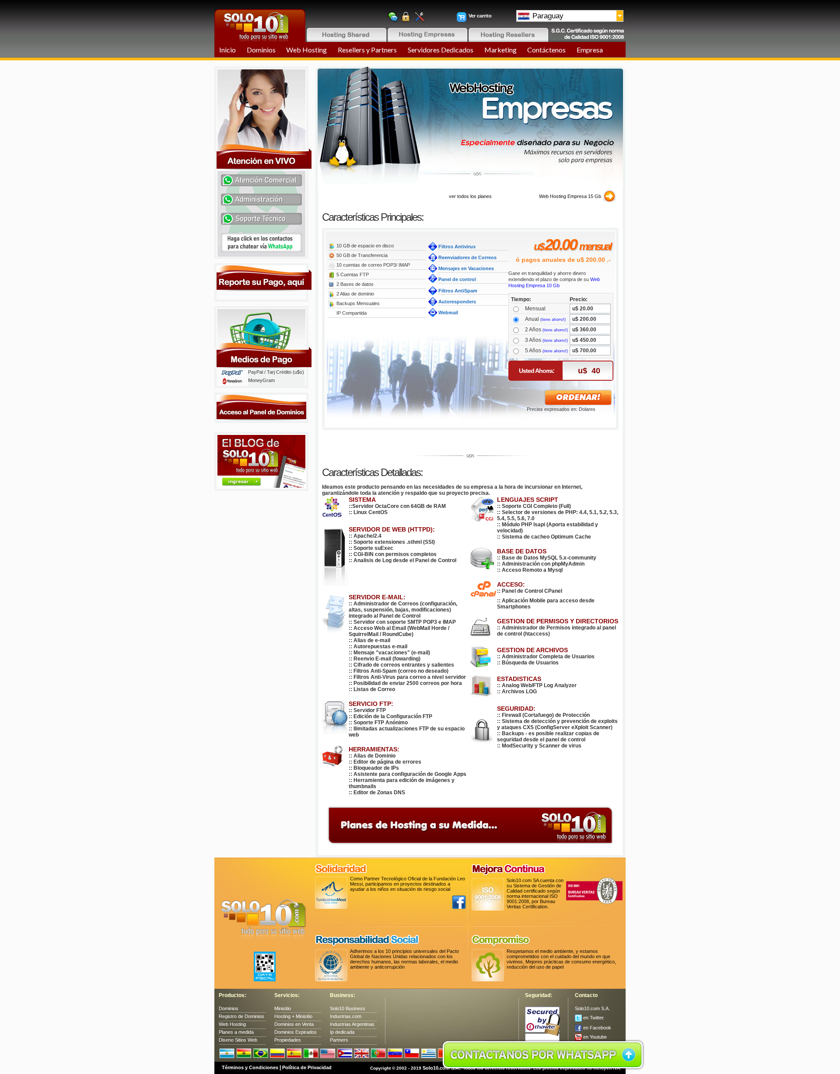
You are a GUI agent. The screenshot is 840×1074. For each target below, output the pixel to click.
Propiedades (287, 1040)
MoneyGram (261, 380)
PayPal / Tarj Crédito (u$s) (276, 372)
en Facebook (596, 1027)
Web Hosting (306, 49)
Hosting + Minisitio (293, 1016)
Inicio (227, 49)
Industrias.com (345, 1016)
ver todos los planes (470, 196)
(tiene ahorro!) (553, 319)
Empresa (590, 49)
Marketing (500, 49)
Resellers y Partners (367, 49)
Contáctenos (546, 49)
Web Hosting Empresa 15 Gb (570, 196)
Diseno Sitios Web (238, 1040)
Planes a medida (236, 1032)
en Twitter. (593, 1017)
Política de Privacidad (307, 1067)
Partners (339, 1040)
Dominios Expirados (295, 1032)
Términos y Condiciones (250, 1067)
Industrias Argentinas (352, 1024)
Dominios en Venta (294, 1024)
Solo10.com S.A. (592, 1008)
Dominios (261, 49)
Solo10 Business (347, 1008)
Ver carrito (480, 15)
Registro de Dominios (241, 1016)
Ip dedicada (342, 1032)
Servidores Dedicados (440, 49)
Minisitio (282, 1008)
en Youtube (594, 1036)
